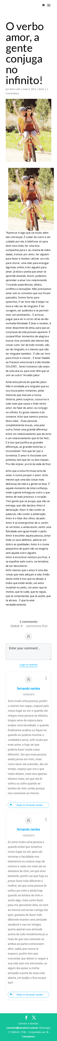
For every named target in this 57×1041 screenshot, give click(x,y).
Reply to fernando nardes (30, 805)
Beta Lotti (15, 89)
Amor (41, 89)
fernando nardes (28, 688)
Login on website (28, 664)
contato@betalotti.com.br (22, 1027)
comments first (37, 626)
